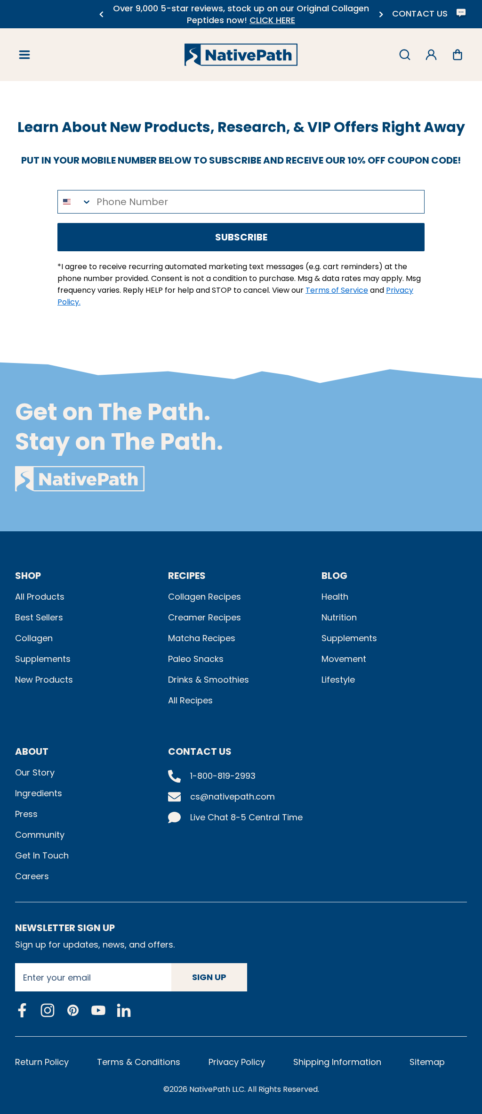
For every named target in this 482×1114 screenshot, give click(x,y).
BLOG (334, 575)
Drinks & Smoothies (208, 679)
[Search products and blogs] (404, 54)
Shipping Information (337, 1062)
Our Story (35, 772)
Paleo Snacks (196, 659)
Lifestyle (338, 679)
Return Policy (42, 1062)
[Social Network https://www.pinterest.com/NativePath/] (73, 1010)
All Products (39, 596)
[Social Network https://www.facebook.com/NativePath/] (22, 1010)
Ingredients (38, 793)
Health (334, 596)
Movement (343, 659)
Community (39, 835)
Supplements (43, 659)
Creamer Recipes (204, 617)
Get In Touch (42, 855)
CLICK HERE (272, 20)
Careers (32, 876)
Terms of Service (336, 290)
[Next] (381, 14)
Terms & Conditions (138, 1062)
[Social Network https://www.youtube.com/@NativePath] (98, 1010)
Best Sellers (39, 617)
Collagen (34, 638)
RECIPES (187, 575)
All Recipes (190, 700)
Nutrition (339, 617)
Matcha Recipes (201, 638)
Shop (28, 575)
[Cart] (457, 54)
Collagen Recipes (204, 596)
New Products (44, 679)
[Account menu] (431, 54)
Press (26, 814)
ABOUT (31, 751)
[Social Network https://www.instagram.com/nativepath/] (47, 1010)
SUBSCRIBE (241, 237)
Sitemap (427, 1062)
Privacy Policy (237, 1062)
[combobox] (75, 201)
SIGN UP (209, 977)
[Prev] (101, 14)
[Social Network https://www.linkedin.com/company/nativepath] (124, 1010)
